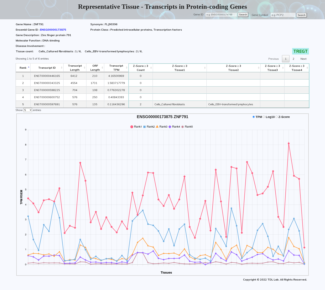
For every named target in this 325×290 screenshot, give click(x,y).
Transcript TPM (116, 67)
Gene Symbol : (261, 15)
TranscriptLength (75, 67)
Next (303, 58)
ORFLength (95, 67)
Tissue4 (297, 68)
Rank (23, 67)
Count (140, 68)
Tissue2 (233, 68)
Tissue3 (272, 68)
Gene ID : (198, 14)
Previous (273, 58)
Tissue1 (179, 68)
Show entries (28, 110)
